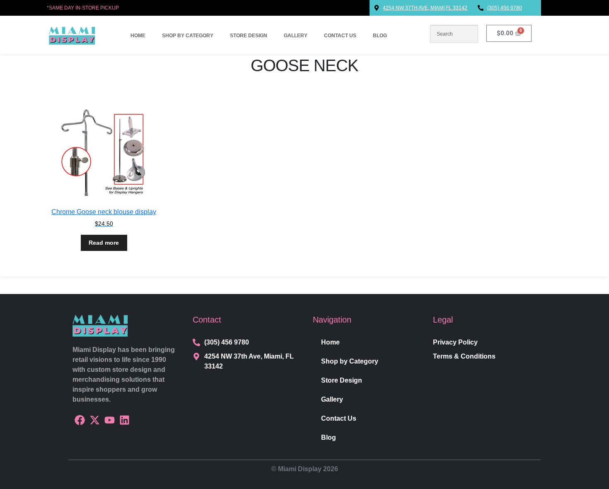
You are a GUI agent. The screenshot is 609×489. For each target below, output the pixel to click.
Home (137, 36)
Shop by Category (187, 36)
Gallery (295, 36)
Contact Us (340, 36)
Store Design (248, 36)
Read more (104, 242)
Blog (380, 36)
